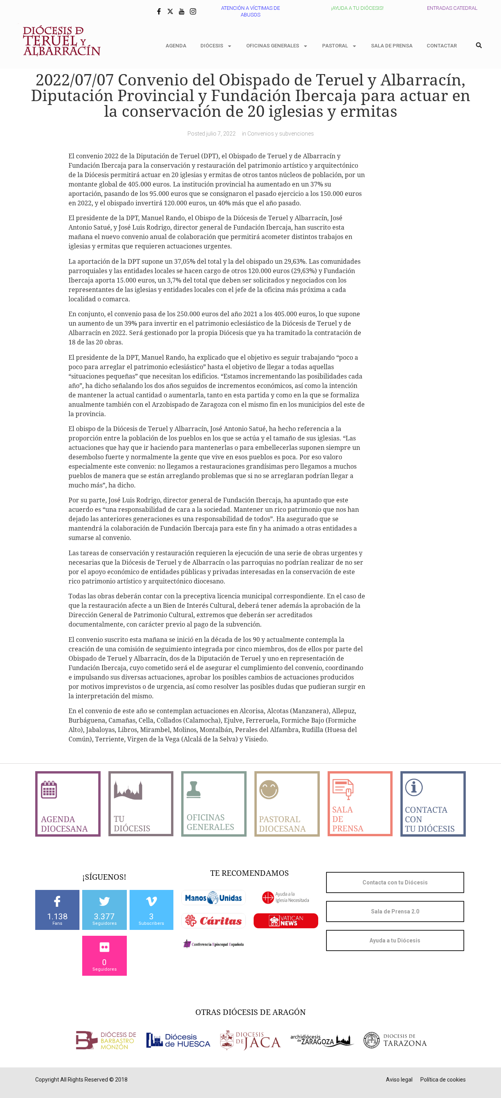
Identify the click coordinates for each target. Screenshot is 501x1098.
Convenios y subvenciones (280, 133)
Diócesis (211, 46)
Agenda (176, 46)
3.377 (104, 916)
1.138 (57, 916)
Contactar (442, 46)
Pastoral (335, 46)
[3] (151, 901)
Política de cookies (443, 1079)
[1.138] (57, 901)
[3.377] (104, 901)
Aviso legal (399, 1079)
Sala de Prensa (392, 46)
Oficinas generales (272, 46)
